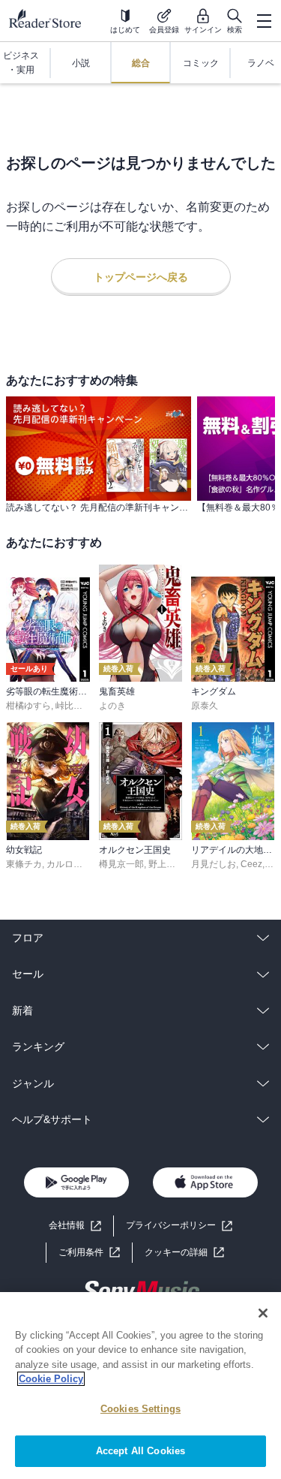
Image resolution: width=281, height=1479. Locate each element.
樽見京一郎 (121, 864)
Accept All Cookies (140, 1450)
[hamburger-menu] (264, 21)
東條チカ (24, 864)
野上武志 (166, 864)
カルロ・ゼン (73, 864)
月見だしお (213, 864)
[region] (140, 1385)
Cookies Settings (140, 1408)
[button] (184, 1253)
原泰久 (204, 705)
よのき (112, 705)
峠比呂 (68, 705)
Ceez (251, 864)
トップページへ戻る (141, 277)
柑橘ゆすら (28, 705)
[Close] (263, 1313)
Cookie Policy (51, 1378)
